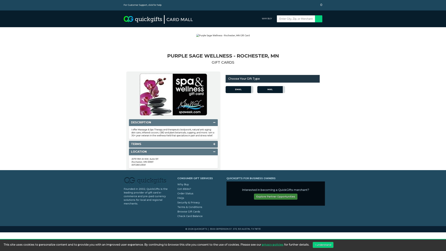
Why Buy (267, 18)
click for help (155, 5)
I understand (323, 244)
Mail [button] (270, 89)
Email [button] (238, 89)
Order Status (185, 193)
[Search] (318, 18)
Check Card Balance (190, 216)
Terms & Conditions (189, 207)
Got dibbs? (184, 189)
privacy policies (272, 244)
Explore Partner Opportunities (275, 196)
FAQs (180, 198)
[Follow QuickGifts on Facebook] (125, 210)
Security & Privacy (188, 202)
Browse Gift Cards (188, 211)
